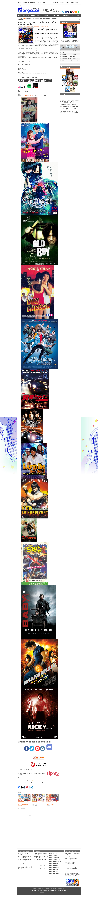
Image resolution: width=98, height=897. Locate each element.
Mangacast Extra (66, 15)
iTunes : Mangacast (53, 855)
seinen (62, 110)
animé (75, 97)
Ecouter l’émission (42, 2)
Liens (49, 2)
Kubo (71, 102)
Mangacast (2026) (26, 15)
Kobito (68, 102)
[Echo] (67, 91)
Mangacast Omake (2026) (36, 15)
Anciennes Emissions (75, 2)
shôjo (66, 110)
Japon (67, 101)
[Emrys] (64, 85)
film (60, 100)
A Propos (25, 2)
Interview (73, 15)
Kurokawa (75, 102)
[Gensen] (72, 91)
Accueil (19, 2)
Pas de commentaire (44, 26)
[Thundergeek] (64, 79)
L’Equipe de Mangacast (32, 2)
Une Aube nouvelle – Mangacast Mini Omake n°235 (41, 854)
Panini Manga (62, 106)
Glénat (62, 100)
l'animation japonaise (62, 890)
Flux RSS (19, 5)
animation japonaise (66, 97)
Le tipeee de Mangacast (23, 771)
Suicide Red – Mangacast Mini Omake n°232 (41, 862)
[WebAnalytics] (49, 896)
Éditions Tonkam (64, 113)
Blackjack (62, 98)
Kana (71, 101)
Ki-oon (65, 102)
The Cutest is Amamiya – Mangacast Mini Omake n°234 (41, 857)
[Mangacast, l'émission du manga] (72, 885)
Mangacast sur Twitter (53, 871)
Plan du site (62, 2)
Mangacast (30, 26)
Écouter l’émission (47, 15)
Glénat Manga (67, 100)
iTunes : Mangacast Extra (54, 857)
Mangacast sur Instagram (54, 867)
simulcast (75, 110)
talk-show (65, 111)
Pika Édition (68, 106)
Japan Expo (77, 100)
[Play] (19, 94)
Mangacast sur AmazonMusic (55, 861)
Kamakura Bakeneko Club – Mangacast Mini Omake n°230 (39, 868)
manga (63, 104)
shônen (70, 110)
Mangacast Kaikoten (57, 15)
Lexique (67, 2)
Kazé (73, 101)
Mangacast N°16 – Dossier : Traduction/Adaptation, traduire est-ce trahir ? (52, 803)
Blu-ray (65, 98)
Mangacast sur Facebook (54, 865)
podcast (75, 106)
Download (32, 95)
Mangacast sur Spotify (53, 869)
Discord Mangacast (53, 853)
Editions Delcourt (75, 99)
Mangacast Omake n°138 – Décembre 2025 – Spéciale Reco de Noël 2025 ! (25, 860)
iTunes (72, 100)
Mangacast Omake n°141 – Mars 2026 (25, 854)
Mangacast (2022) (36, 26)
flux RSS (68, 874)
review (74, 108)
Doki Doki (62, 99)
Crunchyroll (77, 98)
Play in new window (25, 95)
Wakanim (75, 111)
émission (74, 113)
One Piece (77, 104)
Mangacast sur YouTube (54, 873)
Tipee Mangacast (64, 22)
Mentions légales (58, 888)
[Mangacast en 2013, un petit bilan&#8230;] (38, 797)
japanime (63, 101)
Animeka (78, 15)
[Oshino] (70, 85)
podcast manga (66, 108)
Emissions (24, 18)
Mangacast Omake (70, 104)
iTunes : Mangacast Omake (54, 859)
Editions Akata (69, 99)
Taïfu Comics (70, 111)
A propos (64, 888)
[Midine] (75, 79)
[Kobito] (70, 74)
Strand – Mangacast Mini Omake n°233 (40, 860)
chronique (69, 98)
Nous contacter (55, 2)
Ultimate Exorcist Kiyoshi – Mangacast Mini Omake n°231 (39, 865)
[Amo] (75, 85)
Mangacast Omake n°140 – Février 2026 (24, 857)
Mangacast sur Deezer (53, 863)
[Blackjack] (70, 79)
